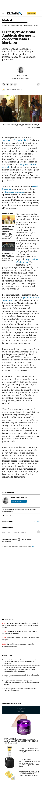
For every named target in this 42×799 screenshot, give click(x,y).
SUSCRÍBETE (31, 13)
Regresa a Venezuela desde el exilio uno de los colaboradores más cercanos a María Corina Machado (20, 625)
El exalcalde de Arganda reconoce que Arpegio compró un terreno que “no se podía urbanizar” (8, 232)
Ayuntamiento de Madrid (30, 25)
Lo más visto (7, 655)
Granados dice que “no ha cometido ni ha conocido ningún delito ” (8, 257)
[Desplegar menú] (4, 13)
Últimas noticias (8, 619)
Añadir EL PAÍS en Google (13, 89)
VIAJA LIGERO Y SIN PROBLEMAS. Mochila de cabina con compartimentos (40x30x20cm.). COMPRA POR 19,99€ (29, 763)
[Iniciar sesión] (38, 13)
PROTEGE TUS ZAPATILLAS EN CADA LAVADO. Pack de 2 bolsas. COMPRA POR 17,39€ (29, 773)
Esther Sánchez (21, 76)
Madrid (7, 20)
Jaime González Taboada (14, 140)
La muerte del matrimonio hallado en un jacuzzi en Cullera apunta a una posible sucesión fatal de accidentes (21, 661)
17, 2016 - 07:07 (23, 78)
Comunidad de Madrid (15, 25)
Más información (6, 541)
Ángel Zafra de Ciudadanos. (28, 260)
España (4, 25)
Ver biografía (16, 501)
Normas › (37, 521)
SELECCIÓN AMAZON (21, 710)
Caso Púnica (6, 532)
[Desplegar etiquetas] (38, 531)
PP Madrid (15, 532)
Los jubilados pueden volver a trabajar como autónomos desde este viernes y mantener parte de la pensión (21, 682)
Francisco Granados (14, 192)
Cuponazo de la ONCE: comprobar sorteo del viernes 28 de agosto (19, 632)
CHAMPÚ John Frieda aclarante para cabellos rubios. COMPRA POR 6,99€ (29, 750)
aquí (33, 546)
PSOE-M (23, 532)
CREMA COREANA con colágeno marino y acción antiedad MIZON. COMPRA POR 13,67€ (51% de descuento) (21, 741)
